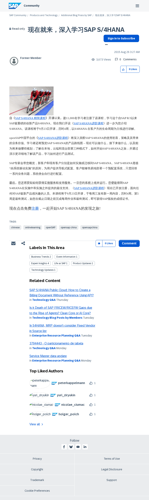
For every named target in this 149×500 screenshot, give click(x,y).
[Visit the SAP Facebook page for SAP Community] (64, 446)
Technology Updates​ (42, 270)
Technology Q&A (44, 299)
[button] (123, 69)
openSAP (50, 227)
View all (34, 424)
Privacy (37, 458)
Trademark (37, 480)
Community (31, 5)
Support (112, 480)
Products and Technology (44, 15)
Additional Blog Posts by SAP (76, 15)
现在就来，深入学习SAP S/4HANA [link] (112, 15)
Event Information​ (65, 256)
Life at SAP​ (60, 263)
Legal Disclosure (111, 469)
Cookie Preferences (37, 490)
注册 (35, 208)
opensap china (69, 227)
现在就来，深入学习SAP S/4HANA (76, 29)
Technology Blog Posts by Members (57, 317)
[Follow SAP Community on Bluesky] (71, 446)
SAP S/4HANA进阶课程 (88, 123)
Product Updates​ (82, 263)
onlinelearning (32, 227)
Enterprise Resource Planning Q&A (56, 335)
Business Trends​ (40, 256)
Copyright (37, 469)
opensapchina (89, 227)
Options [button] (106, 45)
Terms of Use (112, 458)
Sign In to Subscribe (121, 38)
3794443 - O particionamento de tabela (56, 343)
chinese (15, 227)
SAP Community (17, 15)
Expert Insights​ (39, 263)
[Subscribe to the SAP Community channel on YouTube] (78, 446)
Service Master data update (48, 356)
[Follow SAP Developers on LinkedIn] (85, 446)
